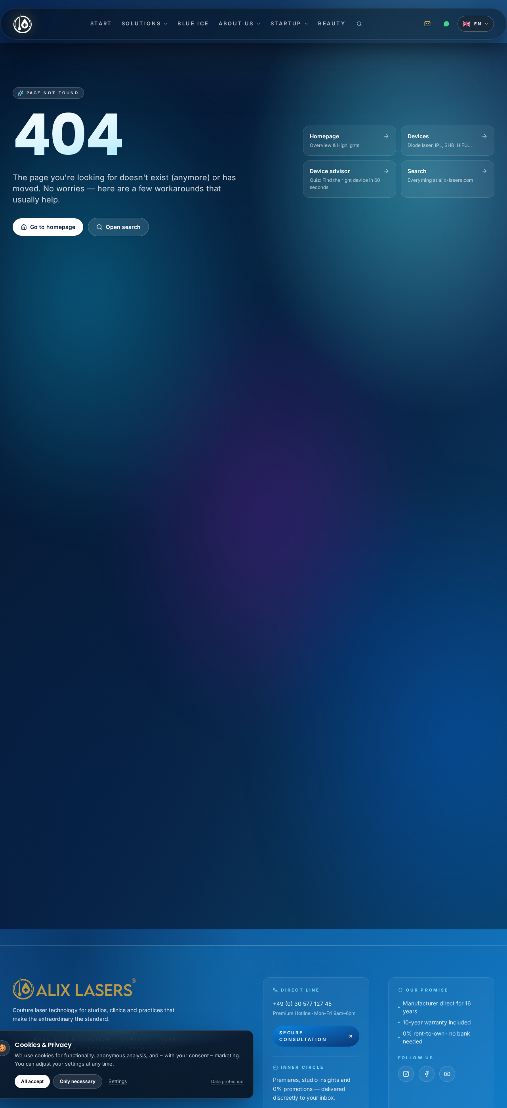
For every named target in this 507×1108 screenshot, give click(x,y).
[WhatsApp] (446, 24)
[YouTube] (447, 1074)
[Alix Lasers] (22, 23)
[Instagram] (406, 1074)
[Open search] (359, 23)
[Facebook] (427, 1074)
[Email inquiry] (427, 24)
